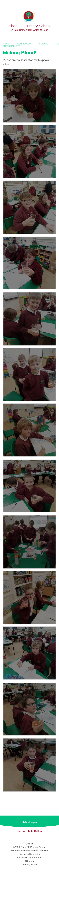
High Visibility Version (29, 854)
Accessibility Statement (30, 857)
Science (43, 44)
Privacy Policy (29, 864)
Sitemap (29, 861)
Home (6, 44)
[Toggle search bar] (46, 4)
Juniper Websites (39, 850)
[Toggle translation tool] (38, 4)
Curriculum (24, 44)
